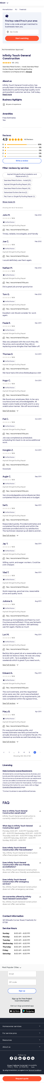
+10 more (28, 72)
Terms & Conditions (35, 1070)
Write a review (22, 161)
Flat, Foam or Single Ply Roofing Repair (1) (19, 196)
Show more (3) (9, 202)
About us (6, 1047)
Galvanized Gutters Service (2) (15, 192)
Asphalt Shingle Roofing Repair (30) (17, 184)
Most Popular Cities (10, 967)
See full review (9, 411)
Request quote (22, 1079)
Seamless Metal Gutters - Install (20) (17, 180)
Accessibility (33, 1066)
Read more (7, 94)
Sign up (22, 991)
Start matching (22, 38)
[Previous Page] (4, 752)
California (16, 1066)
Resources (7, 1040)
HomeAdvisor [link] (8, 9)
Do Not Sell (24, 1066)
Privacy (9, 1066)
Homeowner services (12, 1026)
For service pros (10, 1033)
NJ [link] (16, 9)
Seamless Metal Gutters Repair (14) (17, 188)
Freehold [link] (23, 9)
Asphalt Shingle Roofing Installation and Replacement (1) (22, 175)
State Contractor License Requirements (17, 771)
